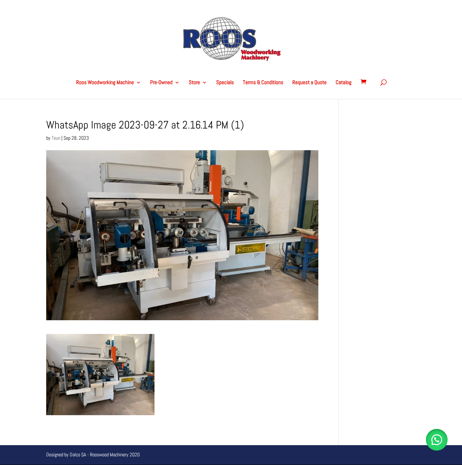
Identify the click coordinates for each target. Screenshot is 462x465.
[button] (437, 440)
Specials (225, 83)
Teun (56, 138)
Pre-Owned (161, 83)
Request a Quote (309, 83)
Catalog (344, 83)
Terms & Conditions (263, 83)
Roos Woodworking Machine (105, 83)
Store (194, 83)
